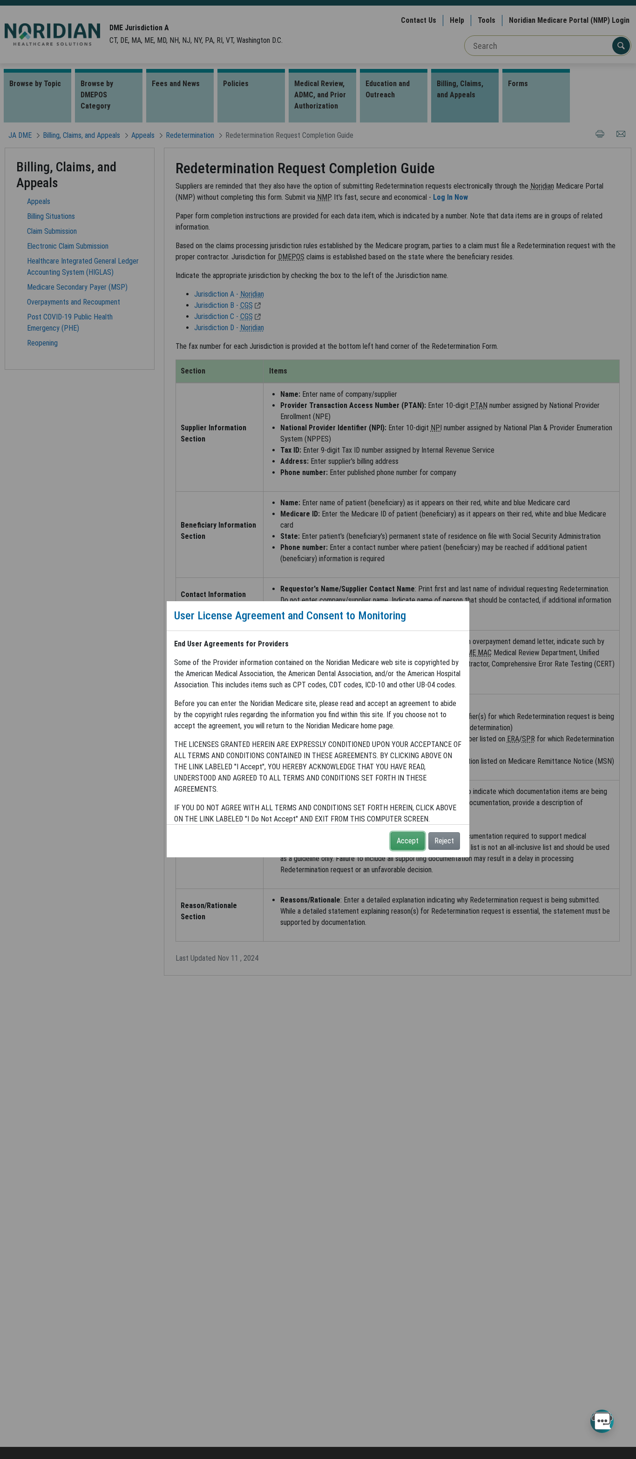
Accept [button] (408, 840)
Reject (444, 840)
